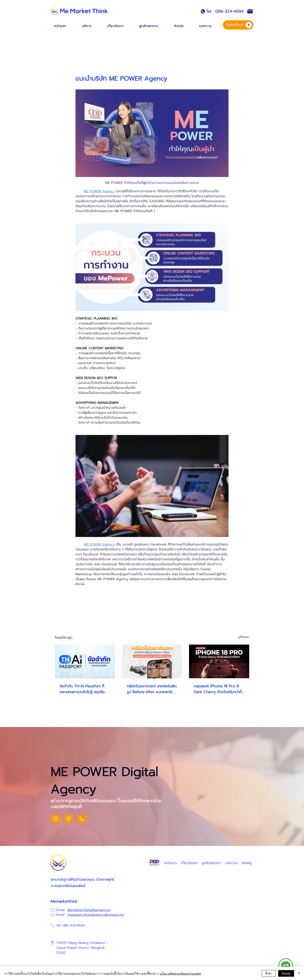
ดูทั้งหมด (243, 637)
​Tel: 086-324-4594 (70, 925)
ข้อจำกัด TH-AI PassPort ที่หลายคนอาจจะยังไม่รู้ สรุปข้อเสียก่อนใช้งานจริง (82, 689)
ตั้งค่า (268, 973)
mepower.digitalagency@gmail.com (95, 914)
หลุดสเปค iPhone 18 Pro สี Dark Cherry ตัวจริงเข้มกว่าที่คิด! (218, 689)
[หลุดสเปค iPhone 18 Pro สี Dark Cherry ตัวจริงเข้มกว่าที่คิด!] (219, 661)
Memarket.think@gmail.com (89, 910)
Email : (61, 910)
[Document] (55, 819)
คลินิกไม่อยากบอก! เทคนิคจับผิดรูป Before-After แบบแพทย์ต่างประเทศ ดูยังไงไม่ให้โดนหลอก (152, 689)
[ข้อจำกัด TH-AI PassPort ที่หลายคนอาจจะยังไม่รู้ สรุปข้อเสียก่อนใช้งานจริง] (85, 661)
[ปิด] (299, 973)
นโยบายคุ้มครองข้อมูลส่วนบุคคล (180, 973)
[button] (86, 26)
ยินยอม (286, 973)
